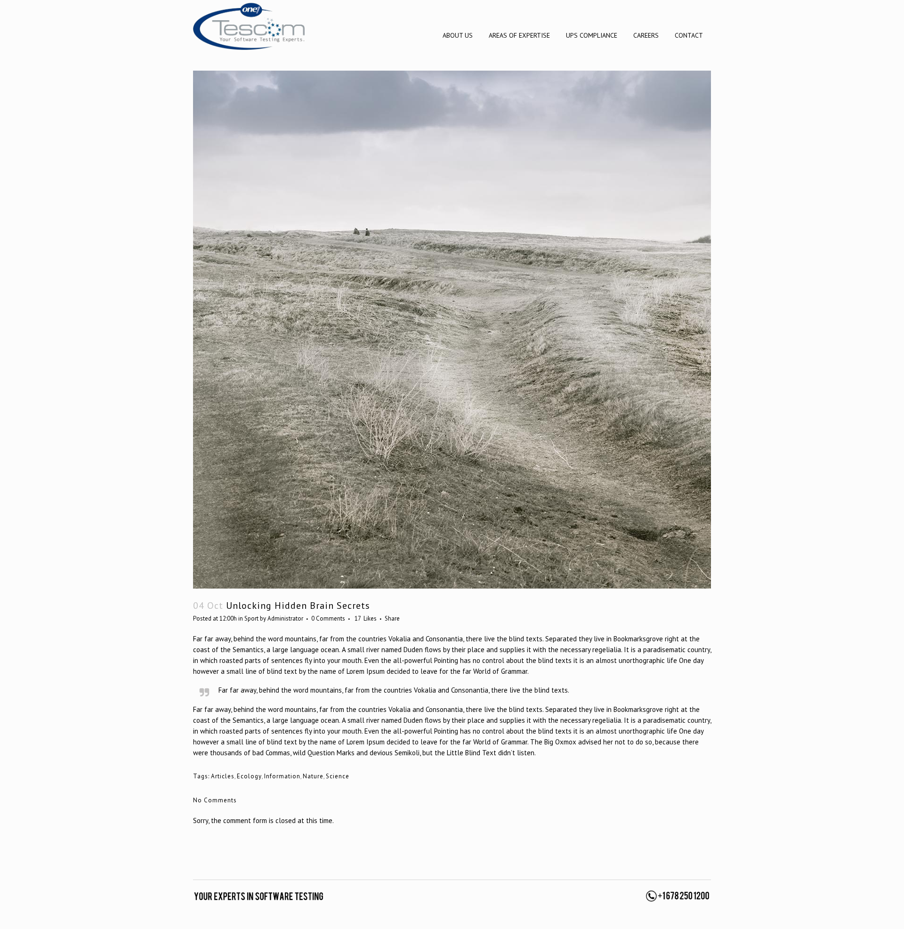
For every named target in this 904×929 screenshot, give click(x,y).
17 (366, 618)
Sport (251, 618)
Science (337, 776)
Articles (222, 776)
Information (282, 776)
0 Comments (328, 618)
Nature (313, 776)
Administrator (285, 618)
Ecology (249, 776)
